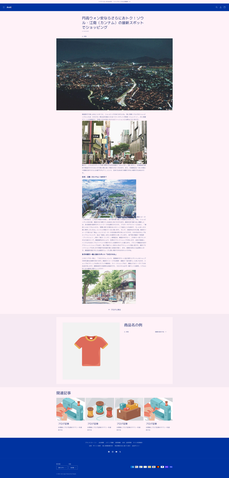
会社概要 (101, 442)
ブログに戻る (116, 309)
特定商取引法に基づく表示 (122, 446)
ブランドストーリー (91, 442)
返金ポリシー (136, 446)
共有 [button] (85, 36)
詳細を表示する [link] (159, 332)
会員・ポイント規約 (95, 446)
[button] (4, 7)
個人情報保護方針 (108, 446)
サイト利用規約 (137, 442)
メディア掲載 (110, 442)
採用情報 (118, 442)
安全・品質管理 (126, 442)
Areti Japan (63, 474)
